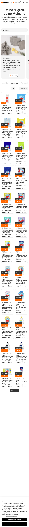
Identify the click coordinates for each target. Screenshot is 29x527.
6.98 (6, 378)
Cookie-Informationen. (11, 516)
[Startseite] (5, 2)
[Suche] (23, 3)
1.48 (20, 378)
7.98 (20, 105)
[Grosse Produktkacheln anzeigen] (16, 88)
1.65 (6, 105)
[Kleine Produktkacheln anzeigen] (13, 88)
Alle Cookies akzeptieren (14, 524)
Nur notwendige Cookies (14, 519)
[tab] (14, 83)
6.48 (20, 178)
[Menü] (26, 2)
